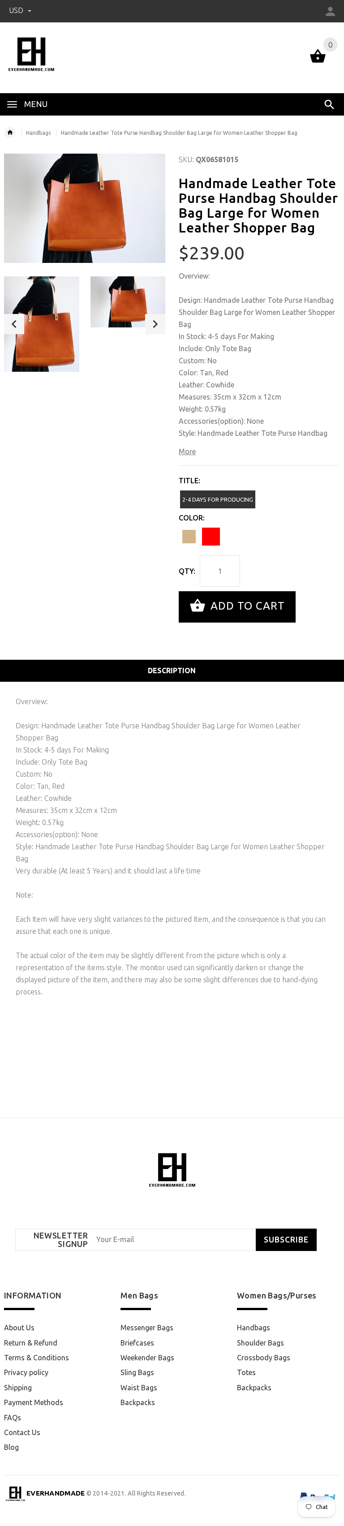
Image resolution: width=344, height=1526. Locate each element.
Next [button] (155, 324)
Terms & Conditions (36, 1358)
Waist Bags (138, 1388)
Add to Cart (246, 606)
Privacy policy (26, 1372)
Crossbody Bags (263, 1358)
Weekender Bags (147, 1358)
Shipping (18, 1388)
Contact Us (22, 1432)
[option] (41, 323)
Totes (246, 1372)
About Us (19, 1328)
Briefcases (137, 1343)
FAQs (12, 1418)
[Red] (211, 537)
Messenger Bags (146, 1328)
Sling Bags (137, 1372)
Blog (11, 1447)
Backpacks (137, 1402)
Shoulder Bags (260, 1343)
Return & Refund (30, 1343)
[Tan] (189, 537)
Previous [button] (14, 324)
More (187, 451)
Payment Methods (33, 1402)
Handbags (38, 133)
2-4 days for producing (217, 499)
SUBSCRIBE (286, 1239)
